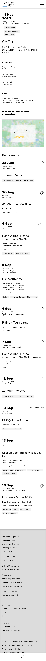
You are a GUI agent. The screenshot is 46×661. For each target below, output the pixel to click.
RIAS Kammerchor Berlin (13, 653)
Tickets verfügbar (36, 165)
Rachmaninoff (8, 470)
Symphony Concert (12, 31)
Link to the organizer (36, 268)
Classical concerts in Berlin (14, 609)
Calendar (6, 605)
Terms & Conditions (11, 630)
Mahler (15, 509)
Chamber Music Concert (12, 181)
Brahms (5, 297)
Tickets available (36, 344)
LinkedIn (6, 616)
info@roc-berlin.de (10, 595)
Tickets (36, 443)
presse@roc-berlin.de (12, 582)
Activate (19, 137)
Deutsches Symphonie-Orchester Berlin (19, 642)
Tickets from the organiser (36, 195)
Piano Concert (25, 509)
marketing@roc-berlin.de (13, 586)
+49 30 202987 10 (10, 569)
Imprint (5, 623)
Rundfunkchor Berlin (11, 649)
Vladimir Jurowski (9, 473)
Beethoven (7, 509)
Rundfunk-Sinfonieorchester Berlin (17, 645)
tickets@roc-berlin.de (12, 566)
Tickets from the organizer (36, 312)
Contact (5, 612)
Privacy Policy (8, 626)
